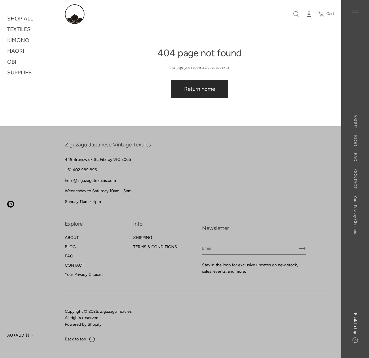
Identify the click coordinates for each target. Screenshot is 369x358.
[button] (296, 14)
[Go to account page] (309, 14)
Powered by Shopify (83, 324)
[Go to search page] (296, 14)
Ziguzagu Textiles (116, 311)
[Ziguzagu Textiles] (74, 14)
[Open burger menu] (355, 11)
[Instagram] (10, 204)
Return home (199, 89)
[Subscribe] (302, 248)
